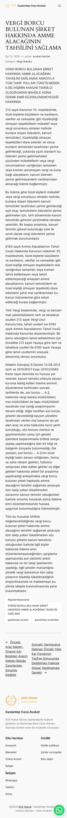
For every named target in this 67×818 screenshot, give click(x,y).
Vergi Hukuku (24, 61)
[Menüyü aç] (59, 6)
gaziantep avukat (18, 619)
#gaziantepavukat (18, 599)
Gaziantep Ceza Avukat (32, 5)
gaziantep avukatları (47, 619)
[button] (59, 810)
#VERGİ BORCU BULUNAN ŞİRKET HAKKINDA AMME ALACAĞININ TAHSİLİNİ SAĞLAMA (32, 609)
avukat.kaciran (41, 56)
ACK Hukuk (25, 806)
